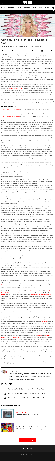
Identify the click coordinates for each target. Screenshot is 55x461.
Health (19, 7)
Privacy (27, 454)
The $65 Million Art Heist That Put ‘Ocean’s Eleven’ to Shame (27, 397)
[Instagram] (52, 51)
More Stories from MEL (27, 440)
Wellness (47, 7)
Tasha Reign (19, 11)
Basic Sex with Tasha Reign (8, 11)
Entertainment (11, 7)
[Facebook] (12, 51)
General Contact (27, 456)
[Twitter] (2, 51)
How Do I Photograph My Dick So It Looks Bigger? (24, 113)
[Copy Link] (42, 51)
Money (34, 7)
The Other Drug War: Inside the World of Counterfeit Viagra (26, 393)
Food (40, 7)
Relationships (27, 7)
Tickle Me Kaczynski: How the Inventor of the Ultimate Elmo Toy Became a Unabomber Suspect (34, 428)
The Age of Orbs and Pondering (27, 414)
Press (32, 454)
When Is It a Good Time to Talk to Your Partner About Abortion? (27, 115)
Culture (3, 7)
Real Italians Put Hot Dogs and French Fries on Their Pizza (26, 389)
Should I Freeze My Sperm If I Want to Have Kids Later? (25, 116)
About (22, 454)
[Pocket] (32, 51)
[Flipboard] (22, 51)
